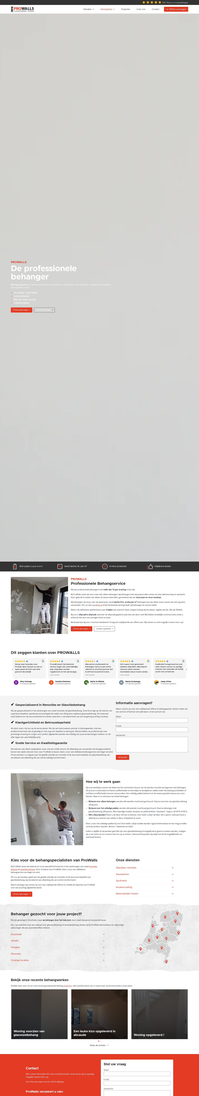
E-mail (118, 726)
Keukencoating (124, 887)
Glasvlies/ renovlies (126, 868)
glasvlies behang (28, 869)
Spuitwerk (121, 880)
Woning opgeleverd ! (149, 1034)
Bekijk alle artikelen (98, 1045)
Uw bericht (120, 735)
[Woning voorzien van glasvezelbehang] (39, 1014)
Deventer (16, 954)
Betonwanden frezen (127, 893)
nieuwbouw (97, 605)
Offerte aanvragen (20, 310)
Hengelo (15, 947)
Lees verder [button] (43, 675)
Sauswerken (122, 874)
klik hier (60, 1081)
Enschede (16, 934)
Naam (118, 716)
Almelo (15, 941)
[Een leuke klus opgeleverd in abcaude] (99, 1014)
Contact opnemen (43, 310)
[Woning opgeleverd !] (159, 1014)
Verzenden (122, 757)
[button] (186, 669)
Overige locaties (20, 960)
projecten (68, 986)
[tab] (98, 1041)
